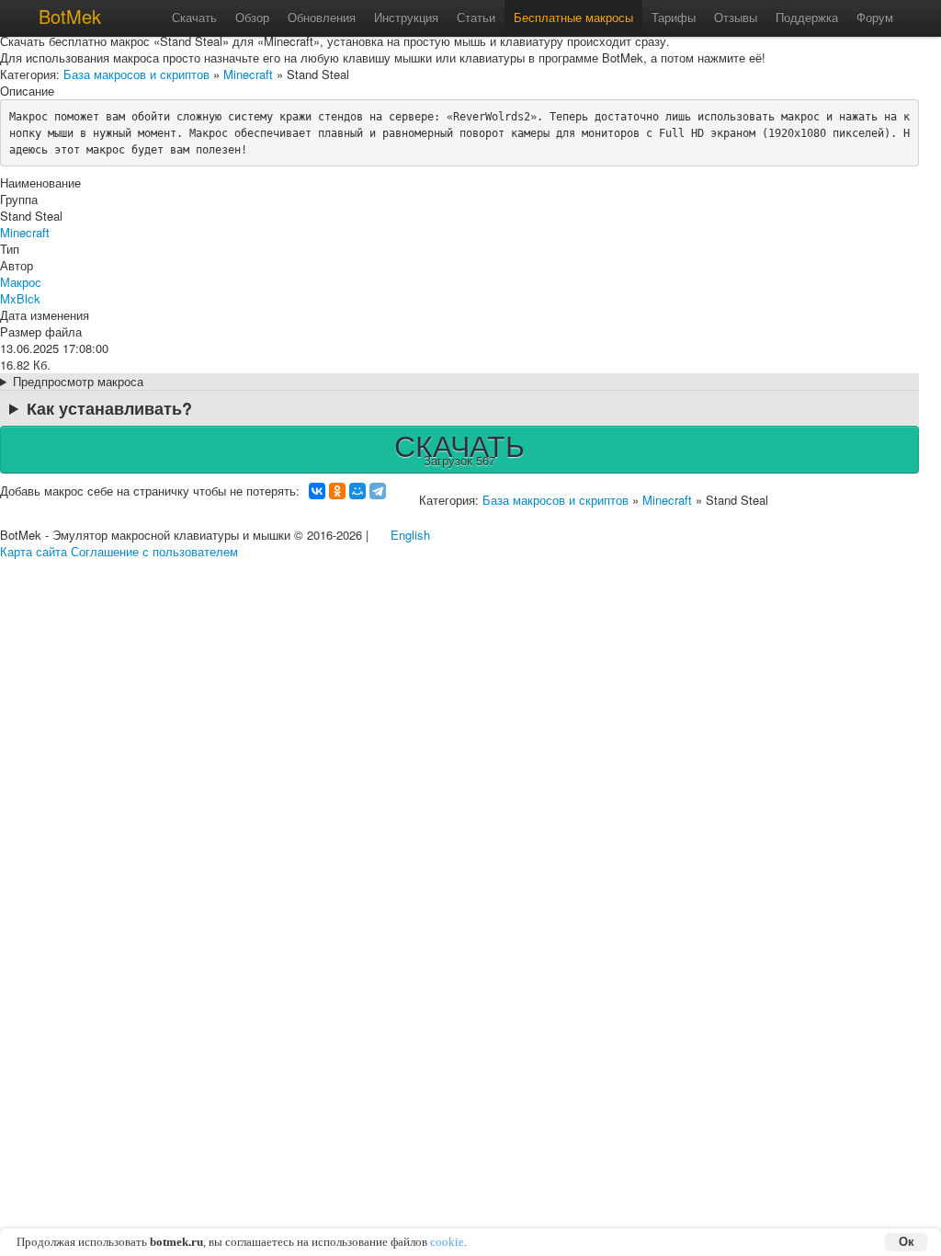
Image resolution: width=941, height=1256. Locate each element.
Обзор (252, 17)
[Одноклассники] (337, 491)
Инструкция (406, 17)
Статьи (476, 17)
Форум (874, 17)
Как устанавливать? (109, 408)
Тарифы (674, 17)
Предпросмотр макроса (78, 381)
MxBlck (20, 298)
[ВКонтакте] (317, 491)
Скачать (194, 17)
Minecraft (248, 74)
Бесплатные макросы (573, 17)
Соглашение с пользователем (154, 551)
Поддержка (807, 17)
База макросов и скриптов (136, 74)
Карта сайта (33, 551)
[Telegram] (377, 491)
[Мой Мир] (357, 491)
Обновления (322, 17)
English (410, 534)
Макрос (20, 282)
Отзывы (735, 17)
